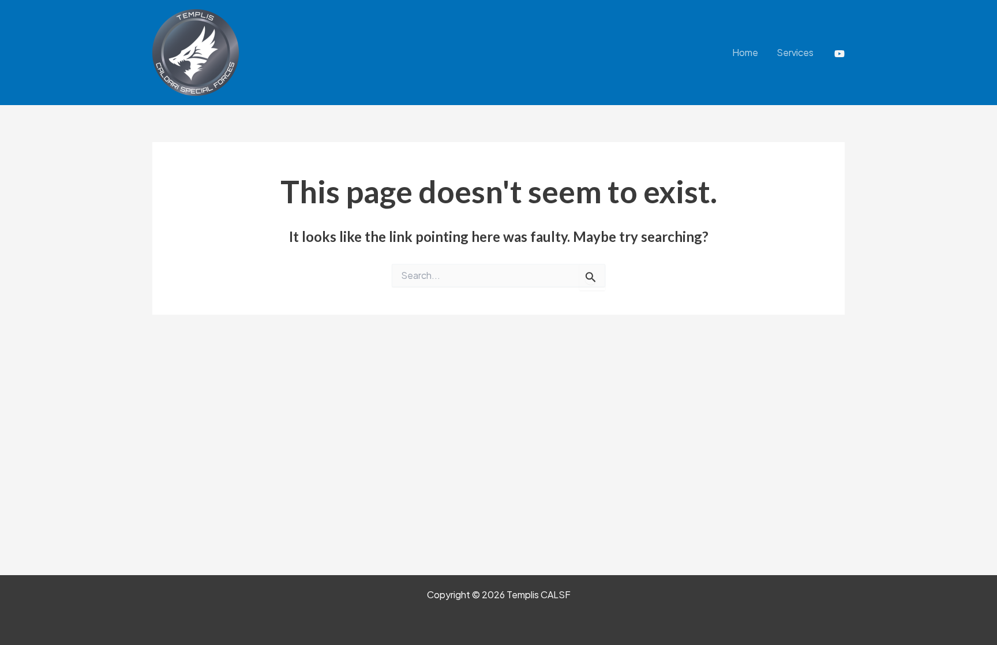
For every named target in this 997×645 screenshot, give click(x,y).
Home (745, 52)
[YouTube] (839, 54)
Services (795, 52)
